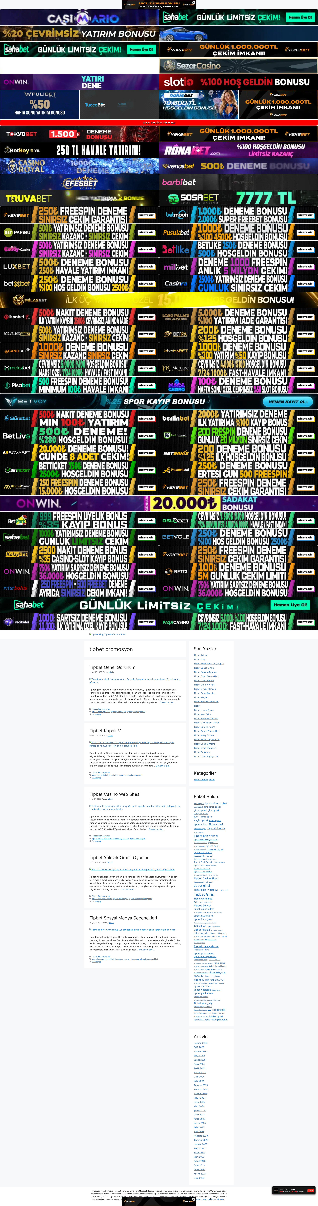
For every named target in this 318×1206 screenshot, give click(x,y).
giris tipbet (213, 810)
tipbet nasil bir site (219, 936)
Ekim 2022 (199, 1178)
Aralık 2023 (199, 1119)
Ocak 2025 (199, 1064)
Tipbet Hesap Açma (204, 710)
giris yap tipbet (201, 813)
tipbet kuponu (217, 930)
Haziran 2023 (200, 1144)
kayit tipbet (201, 820)
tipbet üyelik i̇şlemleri (202, 1013)
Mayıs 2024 (199, 1098)
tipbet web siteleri (216, 983)
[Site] (79, 214)
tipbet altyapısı (200, 829)
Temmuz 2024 (201, 1089)
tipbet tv (198, 975)
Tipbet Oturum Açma (204, 685)
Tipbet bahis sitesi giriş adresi (206, 839)
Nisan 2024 (199, 1102)
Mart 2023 (199, 1157)
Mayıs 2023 (199, 1148)
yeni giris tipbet (219, 1019)
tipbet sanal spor (200, 960)
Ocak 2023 (199, 1165)
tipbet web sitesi (202, 986)
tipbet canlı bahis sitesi (203, 856)
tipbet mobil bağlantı (217, 933)
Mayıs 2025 (199, 1055)
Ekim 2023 (199, 1127)
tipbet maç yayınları (121, 838)
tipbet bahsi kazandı (200, 843)
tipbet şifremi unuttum (201, 1016)
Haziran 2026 (200, 1043)
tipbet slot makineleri (217, 966)
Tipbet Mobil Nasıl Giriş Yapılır (209, 663)
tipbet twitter (217, 980)
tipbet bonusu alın (199, 846)
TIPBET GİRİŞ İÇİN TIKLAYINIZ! (159, 122)
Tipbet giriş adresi (203, 898)
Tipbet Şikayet (218, 1013)
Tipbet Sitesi (219, 963)
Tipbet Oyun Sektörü (204, 680)
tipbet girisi (202, 885)
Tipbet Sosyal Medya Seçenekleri (123, 917)
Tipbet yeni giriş (203, 1003)
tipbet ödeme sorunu (202, 1010)
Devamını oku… (167, 702)
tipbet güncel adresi (204, 909)
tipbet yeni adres (203, 993)
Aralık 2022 (199, 1169)
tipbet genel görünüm (101, 712)
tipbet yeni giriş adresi (136, 712)
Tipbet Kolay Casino (204, 735)
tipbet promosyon (118, 712)
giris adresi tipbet (212, 807)
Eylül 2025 (199, 1047)
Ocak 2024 (199, 1114)
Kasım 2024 (200, 1072)
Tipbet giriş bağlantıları (203, 902)
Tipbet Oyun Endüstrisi (205, 748)
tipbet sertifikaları (214, 960)
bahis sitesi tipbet (216, 803)
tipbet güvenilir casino (214, 912)
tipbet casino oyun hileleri (202, 869)
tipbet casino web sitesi (102, 838)
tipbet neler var (198, 940)
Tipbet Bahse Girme (204, 668)
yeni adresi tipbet (202, 1019)
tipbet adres (200, 824)
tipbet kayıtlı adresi (214, 926)
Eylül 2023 (199, 1131)
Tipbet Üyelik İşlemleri (205, 689)
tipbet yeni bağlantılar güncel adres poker (207, 1000)
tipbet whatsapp (202, 989)
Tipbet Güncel (202, 905)
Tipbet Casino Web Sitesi (114, 794)
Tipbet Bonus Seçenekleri (206, 731)
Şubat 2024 (200, 1110)
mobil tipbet (215, 820)
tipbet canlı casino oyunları (204, 859)
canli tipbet (198, 807)
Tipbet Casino (199, 865)
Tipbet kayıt (200, 926)
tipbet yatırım (216, 990)
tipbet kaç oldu (203, 929)
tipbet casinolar (211, 865)
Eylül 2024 (199, 1081)
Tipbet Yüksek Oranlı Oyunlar (119, 857)
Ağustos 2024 (201, 1085)
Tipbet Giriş (199, 659)
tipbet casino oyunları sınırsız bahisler (206, 875)
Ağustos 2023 (201, 1136)
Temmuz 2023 (201, 1140)
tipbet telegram (217, 972)
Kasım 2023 (200, 1123)
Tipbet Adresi (200, 655)
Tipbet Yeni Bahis (202, 714)
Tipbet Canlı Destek (203, 862)
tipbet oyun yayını (199, 943)
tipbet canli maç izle (215, 849)
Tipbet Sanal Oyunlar (204, 693)
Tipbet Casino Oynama (205, 672)
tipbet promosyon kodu (205, 956)
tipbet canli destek (200, 849)
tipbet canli (212, 846)
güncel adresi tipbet (203, 816)
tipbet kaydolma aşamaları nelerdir (205, 923)
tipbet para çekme (201, 950)
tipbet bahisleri (198, 832)
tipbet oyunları (210, 939)
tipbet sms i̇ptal (199, 969)
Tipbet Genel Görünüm (112, 667)
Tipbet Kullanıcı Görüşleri (206, 701)
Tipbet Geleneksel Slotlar (206, 722)
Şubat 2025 (199, 1060)
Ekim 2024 (199, 1077)
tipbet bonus (213, 843)
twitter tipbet (216, 1016)
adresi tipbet (199, 804)
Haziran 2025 (200, 1051)
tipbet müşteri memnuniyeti (202, 936)
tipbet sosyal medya (213, 969)
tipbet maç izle (201, 933)
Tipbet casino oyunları (203, 872)
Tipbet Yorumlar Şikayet (206, 718)
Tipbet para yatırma (206, 946)
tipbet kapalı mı (119, 775)
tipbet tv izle (201, 979)
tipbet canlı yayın (219, 862)
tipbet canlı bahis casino (102, 899)
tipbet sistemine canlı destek (203, 963)
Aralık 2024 (199, 1068)
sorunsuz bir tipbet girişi (102, 775)
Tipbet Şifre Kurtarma (204, 727)
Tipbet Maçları (201, 697)
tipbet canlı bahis (203, 852)
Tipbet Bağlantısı (202, 752)
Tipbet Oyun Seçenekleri (206, 676)
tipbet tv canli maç (212, 976)
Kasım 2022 (200, 1174)
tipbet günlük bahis (200, 912)
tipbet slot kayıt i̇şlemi (201, 966)
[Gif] (159, 300)
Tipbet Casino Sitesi (206, 878)
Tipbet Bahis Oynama (204, 744)
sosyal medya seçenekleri (103, 959)
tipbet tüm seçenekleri (201, 983)
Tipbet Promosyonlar (101, 709)
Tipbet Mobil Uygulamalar (206, 739)
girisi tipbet (200, 810)
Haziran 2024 (200, 1093)
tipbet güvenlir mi (204, 915)
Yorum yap (96, 714)
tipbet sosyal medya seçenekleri (144, 959)
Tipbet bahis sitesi (206, 835)
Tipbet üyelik (218, 1010)
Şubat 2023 (200, 1161)
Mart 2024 (199, 1106)
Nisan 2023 (199, 1152)
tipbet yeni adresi (201, 997)
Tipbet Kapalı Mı (105, 730)
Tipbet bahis (216, 828)
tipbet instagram (203, 919)
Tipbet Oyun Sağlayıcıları (206, 756)
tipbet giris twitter (204, 889)
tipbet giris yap (221, 890)
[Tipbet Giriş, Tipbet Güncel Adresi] (107, 634)
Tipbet (197, 706)
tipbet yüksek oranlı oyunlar (140, 899)
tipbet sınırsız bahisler (201, 973)
